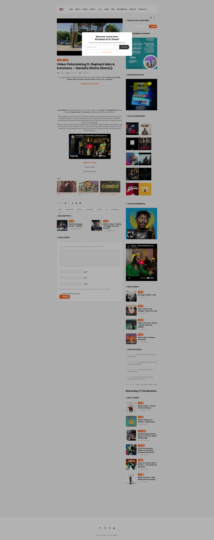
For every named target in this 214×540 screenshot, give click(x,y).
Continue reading (107, 52)
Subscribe (124, 47)
